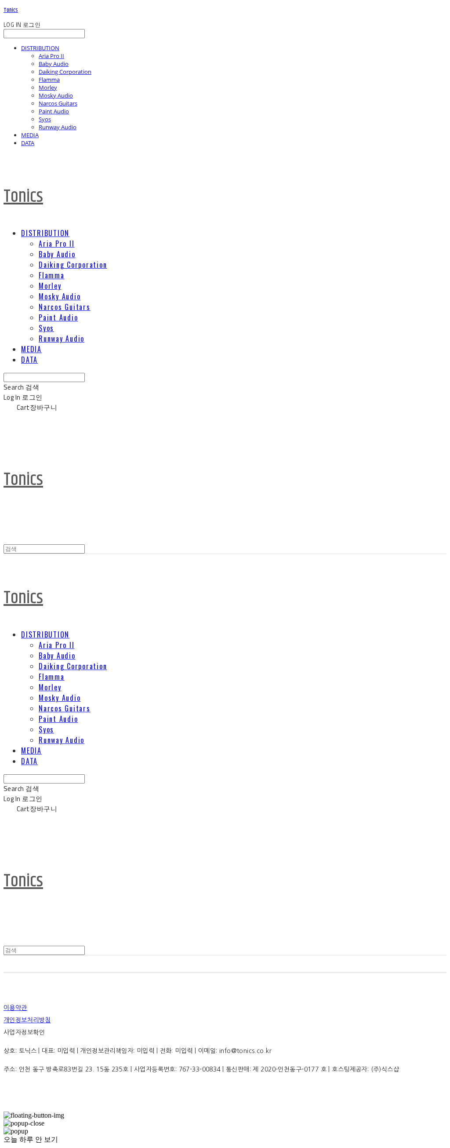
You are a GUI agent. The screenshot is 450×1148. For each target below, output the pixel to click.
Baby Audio (54, 64)
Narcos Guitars (58, 103)
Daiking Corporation (65, 72)
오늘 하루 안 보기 (31, 1139)
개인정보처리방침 (27, 1020)
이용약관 (15, 1008)
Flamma (49, 80)
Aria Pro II (51, 56)
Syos (45, 119)
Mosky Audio (56, 95)
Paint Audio (54, 111)
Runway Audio (57, 127)
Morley (48, 87)
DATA (27, 143)
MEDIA (30, 135)
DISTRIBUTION (40, 48)
